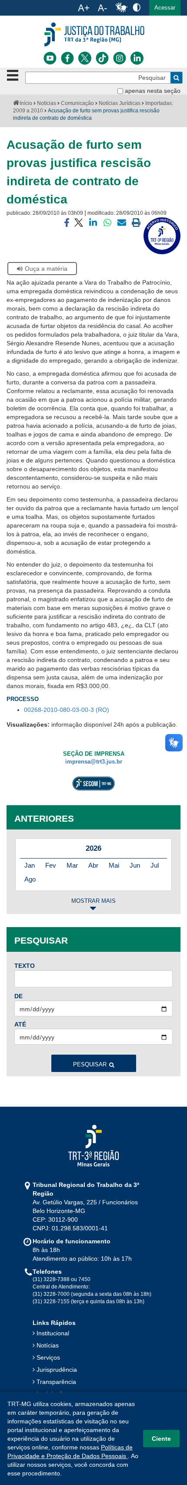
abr (93, 865)
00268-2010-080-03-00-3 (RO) (66, 709)
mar (72, 865)
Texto (24, 965)
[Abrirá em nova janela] (50, 58)
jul (154, 865)
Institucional (53, 1333)
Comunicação (77, 103)
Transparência (56, 1381)
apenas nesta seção (152, 90)
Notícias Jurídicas (119, 103)
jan (29, 865)
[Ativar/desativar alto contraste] (136, 7)
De (18, 996)
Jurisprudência (57, 1369)
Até (20, 1024)
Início (26, 103)
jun (135, 865)
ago (30, 879)
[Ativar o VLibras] (121, 8)
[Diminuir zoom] (102, 8)
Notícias (46, 103)
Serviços (48, 1357)
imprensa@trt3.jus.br (93, 762)
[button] (164, 8)
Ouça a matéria (46, 268)
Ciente (161, 1438)
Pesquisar (90, 1065)
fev (50, 865)
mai (114, 865)
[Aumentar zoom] (83, 8)
